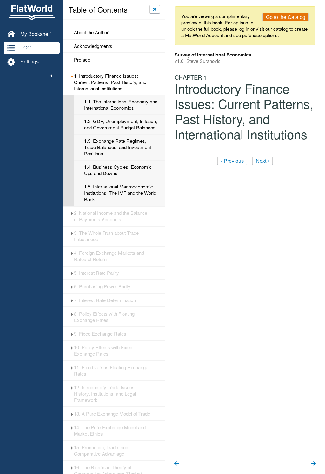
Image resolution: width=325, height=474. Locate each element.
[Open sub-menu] (72, 76)
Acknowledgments (93, 46)
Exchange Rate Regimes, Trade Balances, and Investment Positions (117, 147)
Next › (262, 161)
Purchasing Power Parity (102, 286)
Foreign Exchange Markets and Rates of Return (109, 256)
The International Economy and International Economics (120, 104)
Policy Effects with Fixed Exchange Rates (103, 350)
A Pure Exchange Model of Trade (112, 414)
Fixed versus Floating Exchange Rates (111, 370)
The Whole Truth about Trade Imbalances (106, 236)
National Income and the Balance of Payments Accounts (110, 216)
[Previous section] (176, 464)
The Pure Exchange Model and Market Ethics (110, 430)
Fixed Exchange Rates (100, 334)
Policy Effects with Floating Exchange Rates (104, 317)
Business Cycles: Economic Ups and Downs (118, 170)
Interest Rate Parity (96, 273)
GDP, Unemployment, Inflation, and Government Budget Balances (120, 124)
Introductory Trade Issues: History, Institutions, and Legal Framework (105, 393)
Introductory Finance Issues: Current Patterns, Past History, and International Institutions (110, 82)
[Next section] (313, 464)
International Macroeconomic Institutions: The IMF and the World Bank (120, 192)
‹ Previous (232, 161)
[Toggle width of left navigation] (51, 76)
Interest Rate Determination (105, 300)
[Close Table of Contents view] (154, 9)
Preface (82, 59)
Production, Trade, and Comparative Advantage (101, 450)
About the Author (91, 32)
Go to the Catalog (285, 17)
